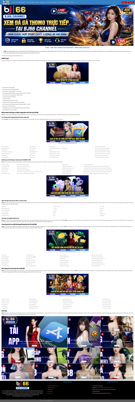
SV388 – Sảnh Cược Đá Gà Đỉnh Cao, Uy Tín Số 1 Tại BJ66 (83, 373)
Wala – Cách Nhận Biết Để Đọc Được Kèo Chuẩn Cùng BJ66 (117, 358)
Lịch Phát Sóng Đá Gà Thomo (33, 2)
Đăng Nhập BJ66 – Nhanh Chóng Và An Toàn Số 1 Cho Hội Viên (117, 342)
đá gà (72, 2)
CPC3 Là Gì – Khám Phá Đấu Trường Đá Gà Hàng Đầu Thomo (51, 373)
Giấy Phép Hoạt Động (20, 2)
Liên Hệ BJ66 (42, 2)
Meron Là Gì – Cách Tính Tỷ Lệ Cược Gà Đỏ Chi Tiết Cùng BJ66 (18, 373)
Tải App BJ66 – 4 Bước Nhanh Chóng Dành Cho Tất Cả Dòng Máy (34, 341)
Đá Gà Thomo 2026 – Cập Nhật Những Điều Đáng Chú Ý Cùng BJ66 (117, 373)
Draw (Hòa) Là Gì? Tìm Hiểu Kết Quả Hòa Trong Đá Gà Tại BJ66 (83, 358)
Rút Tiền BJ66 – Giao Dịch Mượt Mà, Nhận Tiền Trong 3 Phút (84, 340)
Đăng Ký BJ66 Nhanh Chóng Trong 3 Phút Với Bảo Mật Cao (18, 358)
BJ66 (14, 2)
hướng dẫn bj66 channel (63, 2)
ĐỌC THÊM (34, 345)
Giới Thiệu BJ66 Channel (51, 2)
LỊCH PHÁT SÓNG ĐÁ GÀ (53, 385)
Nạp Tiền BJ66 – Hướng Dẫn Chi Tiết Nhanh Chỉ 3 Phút (117, 326)
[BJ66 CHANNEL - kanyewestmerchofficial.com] (6, 2)
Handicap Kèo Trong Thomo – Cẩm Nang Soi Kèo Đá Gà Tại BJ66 (51, 358)
